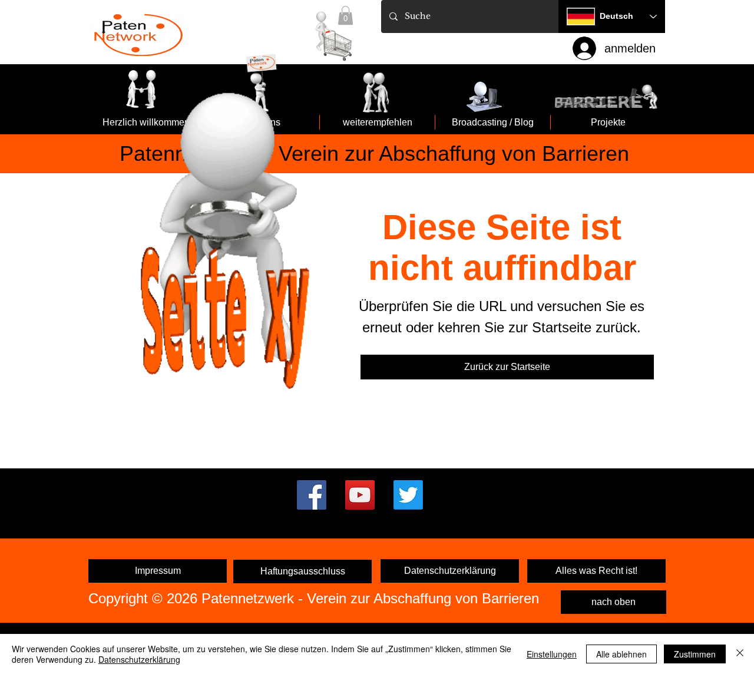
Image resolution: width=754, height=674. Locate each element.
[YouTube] (360, 495)
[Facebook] (311, 495)
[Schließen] (740, 654)
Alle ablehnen (621, 654)
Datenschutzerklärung (139, 659)
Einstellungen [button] (552, 654)
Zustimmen (695, 654)
